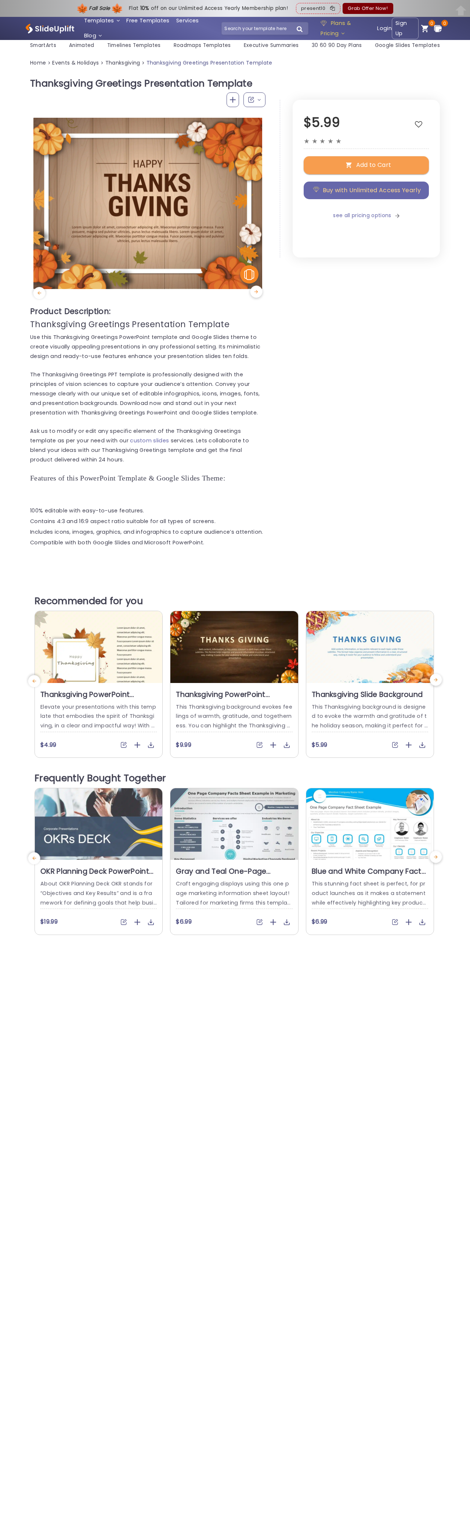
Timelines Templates (134, 45)
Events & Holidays (75, 62)
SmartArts (43, 45)
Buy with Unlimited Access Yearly (372, 190)
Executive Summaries (271, 45)
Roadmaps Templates (202, 45)
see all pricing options (362, 215)
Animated (81, 45)
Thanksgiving (122, 62)
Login (384, 28)
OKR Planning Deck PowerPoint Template (94, 875)
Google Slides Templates (407, 45)
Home (38, 62)
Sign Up (401, 28)
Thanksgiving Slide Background (367, 694)
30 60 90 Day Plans (337, 45)
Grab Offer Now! (368, 8)
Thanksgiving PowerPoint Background (220, 699)
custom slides (149, 440)
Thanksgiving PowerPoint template (85, 699)
